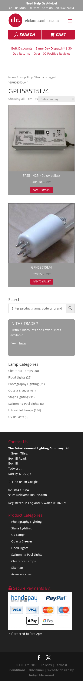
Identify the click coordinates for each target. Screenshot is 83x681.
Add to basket (41, 190)
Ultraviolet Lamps (20, 410)
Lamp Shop (26, 77)
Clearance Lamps (20, 371)
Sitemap (17, 568)
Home (12, 77)
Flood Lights (16, 377)
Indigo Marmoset (41, 675)
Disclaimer (36, 670)
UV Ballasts (16, 417)
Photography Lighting (23, 384)
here (22, 343)
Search (27, 34)
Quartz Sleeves (19, 391)
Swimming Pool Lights (23, 404)
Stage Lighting (18, 397)
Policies (46, 665)
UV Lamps (18, 535)
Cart (61, 34)
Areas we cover (22, 574)
